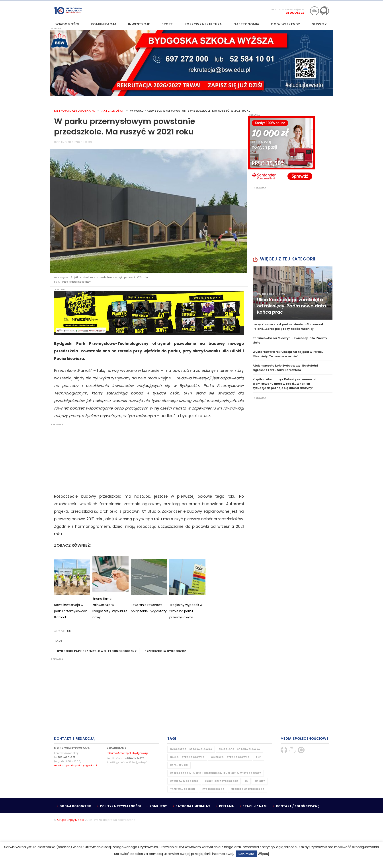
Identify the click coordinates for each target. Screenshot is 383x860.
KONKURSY (158, 806)
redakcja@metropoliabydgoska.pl (75, 765)
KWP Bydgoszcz (213, 789)
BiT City (259, 781)
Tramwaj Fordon (182, 789)
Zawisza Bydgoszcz (184, 781)
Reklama (226, 806)
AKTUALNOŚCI (112, 111)
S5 (246, 781)
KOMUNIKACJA (104, 24)
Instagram (301, 750)
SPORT (167, 24)
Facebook (284, 750)
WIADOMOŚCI (67, 24)
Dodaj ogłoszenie (76, 806)
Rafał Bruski (179, 765)
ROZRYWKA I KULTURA (203, 24)
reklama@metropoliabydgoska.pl (128, 753)
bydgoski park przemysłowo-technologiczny (97, 651)
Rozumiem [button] (246, 854)
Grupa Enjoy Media (70, 820)
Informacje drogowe (314, 10)
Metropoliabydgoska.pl (74, 111)
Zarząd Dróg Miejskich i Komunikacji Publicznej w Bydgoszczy (215, 773)
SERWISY (319, 24)
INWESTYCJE (139, 24)
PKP (258, 757)
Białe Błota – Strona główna (239, 749)
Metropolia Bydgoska (68, 10)
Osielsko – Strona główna (230, 757)
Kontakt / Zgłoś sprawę (297, 806)
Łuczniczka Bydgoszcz (221, 781)
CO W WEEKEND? (285, 24)
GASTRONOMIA (246, 24)
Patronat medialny (193, 806)
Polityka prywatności (120, 806)
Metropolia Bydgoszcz (247, 789)
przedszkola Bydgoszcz (165, 651)
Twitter (292, 750)
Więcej (263, 853)
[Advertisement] (147, 457)
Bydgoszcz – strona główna (191, 749)
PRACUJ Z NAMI (255, 806)
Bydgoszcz (295, 13)
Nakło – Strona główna (187, 757)
